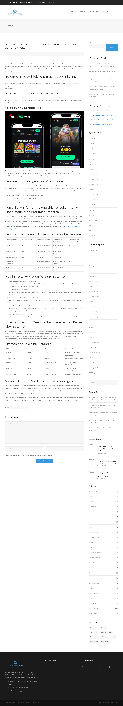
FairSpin (91, 286)
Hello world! (110, 111)
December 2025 (93, 179)
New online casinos (94, 322)
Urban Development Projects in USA (105, 115)
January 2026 (93, 174)
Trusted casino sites (95, 363)
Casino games (93, 266)
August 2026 (93, 138)
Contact (104, 12)
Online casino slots (94, 332)
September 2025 (94, 195)
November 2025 (93, 184)
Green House (94, 637)
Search (91, 42)
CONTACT (114, 703)
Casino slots (92, 271)
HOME (92, 703)
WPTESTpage (93, 373)
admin (10, 54)
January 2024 (93, 220)
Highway (103, 637)
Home (72, 12)
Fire (110, 632)
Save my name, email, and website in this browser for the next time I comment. (28, 455)
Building (91, 255)
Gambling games (94, 296)
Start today (92, 347)
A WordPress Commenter (96, 111)
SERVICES (106, 703)
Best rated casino (94, 250)
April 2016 (92, 235)
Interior (112, 637)
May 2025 (92, 210)
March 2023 (92, 225)
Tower (91, 357)
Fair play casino (93, 281)
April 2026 (92, 159)
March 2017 (92, 230)
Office (91, 327)
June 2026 (92, 149)
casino (35, 54)
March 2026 (92, 164)
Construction (94, 632)
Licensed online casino (95, 312)
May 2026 (92, 154)
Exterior (103, 632)
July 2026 (91, 144)
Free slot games (93, 291)
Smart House (94, 641)
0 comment (29, 54)
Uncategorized (93, 368)
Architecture (94, 628)
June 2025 (92, 205)
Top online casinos (94, 352)
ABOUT (99, 703)
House (91, 301)
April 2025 (92, 215)
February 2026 (93, 169)
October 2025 (93, 189)
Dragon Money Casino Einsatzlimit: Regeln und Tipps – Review (106, 474)
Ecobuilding (92, 276)
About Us (81, 12)
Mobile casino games (95, 317)
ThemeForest (105, 641)
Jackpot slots (93, 306)
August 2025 (93, 200)
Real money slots (94, 342)
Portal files (92, 337)
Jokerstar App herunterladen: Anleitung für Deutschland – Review (106, 461)
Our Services (93, 12)
